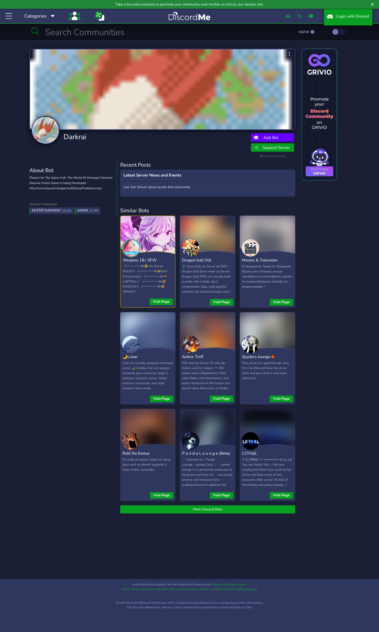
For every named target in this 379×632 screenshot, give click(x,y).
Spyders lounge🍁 (258, 356)
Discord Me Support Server (229, 585)
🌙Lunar (130, 356)
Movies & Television (259, 260)
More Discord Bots (207, 509)
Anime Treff (192, 356)
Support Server (276, 147)
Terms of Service (202, 589)
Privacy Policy (181, 589)
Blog (242, 589)
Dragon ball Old (196, 260)
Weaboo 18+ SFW (140, 260)
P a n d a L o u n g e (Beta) (206, 453)
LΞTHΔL (249, 453)
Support (252, 589)
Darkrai (75, 137)
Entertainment (52, 210)
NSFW (304, 32)
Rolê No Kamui (135, 453)
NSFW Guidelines (226, 589)
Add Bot (270, 137)
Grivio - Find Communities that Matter (146, 589)
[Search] (35, 31)
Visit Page (161, 301)
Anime (87, 210)
